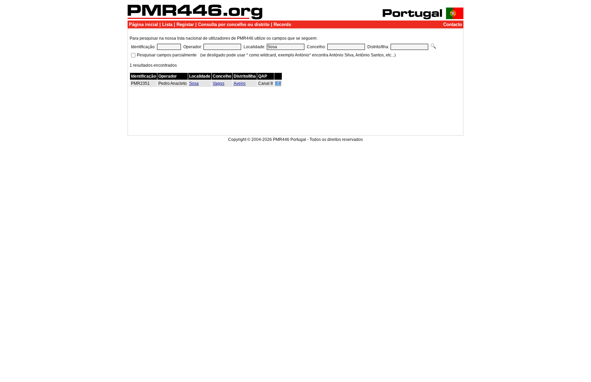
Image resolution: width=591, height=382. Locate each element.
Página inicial (143, 24)
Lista (167, 24)
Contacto (452, 24)
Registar (185, 24)
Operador (167, 76)
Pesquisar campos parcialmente (167, 55)
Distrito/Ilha (245, 76)
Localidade (199, 76)
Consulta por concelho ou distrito (234, 24)
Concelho (222, 76)
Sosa (194, 83)
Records (282, 24)
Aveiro (240, 83)
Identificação (143, 76)
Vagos (218, 83)
